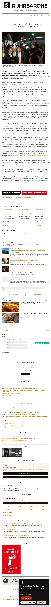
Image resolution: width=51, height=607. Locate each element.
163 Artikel (22, 222)
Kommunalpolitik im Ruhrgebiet (25, 210)
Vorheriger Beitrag (13, 294)
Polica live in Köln (7, 395)
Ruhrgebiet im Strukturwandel (39, 210)
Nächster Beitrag (37, 294)
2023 (43, 506)
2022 (8, 509)
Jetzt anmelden (25, 374)
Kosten (42, 287)
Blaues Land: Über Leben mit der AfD (11, 393)
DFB (20, 287)
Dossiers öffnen (6, 513)
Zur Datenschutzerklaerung (27, 594)
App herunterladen (25, 473)
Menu (5, 16)
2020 (31, 509)
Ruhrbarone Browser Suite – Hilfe (10, 599)
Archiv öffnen (25, 502)
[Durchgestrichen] (13, 339)
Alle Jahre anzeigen (7, 515)
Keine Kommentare (34, 29)
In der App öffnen (7, 197)
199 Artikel (5, 225)
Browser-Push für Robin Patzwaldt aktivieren (34, 192)
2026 (8, 506)
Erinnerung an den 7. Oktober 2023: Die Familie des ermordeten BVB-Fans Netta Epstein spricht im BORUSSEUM (25, 391)
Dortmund (25, 287)
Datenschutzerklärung (15, 596)
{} (22, 339)
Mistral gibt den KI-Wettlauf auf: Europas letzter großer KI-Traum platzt (20, 438)
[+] (24, 339)
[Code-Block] (21, 339)
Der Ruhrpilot (6, 397)
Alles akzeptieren (26, 598)
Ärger (3, 287)
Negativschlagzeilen (41, 70)
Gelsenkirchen (36, 287)
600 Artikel (38, 225)
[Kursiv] (9, 339)
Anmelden (47, 330)
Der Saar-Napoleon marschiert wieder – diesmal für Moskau (16, 384)
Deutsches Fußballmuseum (12, 287)
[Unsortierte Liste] (17, 339)
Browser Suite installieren (25, 476)
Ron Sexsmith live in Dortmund (18, 279)
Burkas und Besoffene (9, 487)
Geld (30, 287)
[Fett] (8, 339)
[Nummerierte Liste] (15, 339)
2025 (20, 506)
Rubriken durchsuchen (8, 512)
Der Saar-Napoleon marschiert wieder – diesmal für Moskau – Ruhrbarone (21, 416)
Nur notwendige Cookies (28, 602)
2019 (43, 509)
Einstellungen (41, 602)
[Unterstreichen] (11, 339)
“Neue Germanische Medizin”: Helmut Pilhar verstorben (16, 535)
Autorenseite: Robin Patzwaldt (23, 197)
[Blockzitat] (19, 339)
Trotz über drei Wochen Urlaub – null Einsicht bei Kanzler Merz (17, 386)
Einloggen (24, 233)
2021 (20, 509)
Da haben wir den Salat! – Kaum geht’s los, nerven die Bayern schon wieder (20, 388)
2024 (31, 506)
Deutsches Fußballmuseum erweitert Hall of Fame (24, 260)
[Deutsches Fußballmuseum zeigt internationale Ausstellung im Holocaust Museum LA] (5, 251)
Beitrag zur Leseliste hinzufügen (11, 192)
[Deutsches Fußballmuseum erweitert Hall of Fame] (5, 261)
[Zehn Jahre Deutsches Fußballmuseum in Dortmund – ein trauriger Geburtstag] (5, 269)
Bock (5, 405)
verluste (4, 290)
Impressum (5, 596)
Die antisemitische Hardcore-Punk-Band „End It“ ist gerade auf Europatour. (21, 523)
